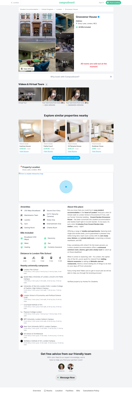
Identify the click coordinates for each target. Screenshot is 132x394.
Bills (78, 391)
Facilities (69, 391)
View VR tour (28, 69)
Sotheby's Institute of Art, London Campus (39, 341)
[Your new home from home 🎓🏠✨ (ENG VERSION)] (53, 94)
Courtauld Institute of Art (33, 305)
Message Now (67, 377)
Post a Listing (114, 3)
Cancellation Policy (91, 391)
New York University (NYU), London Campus (40, 326)
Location (59, 391)
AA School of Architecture (33, 334)
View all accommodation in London (66, 158)
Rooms (48, 391)
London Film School (31, 270)
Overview (37, 391)
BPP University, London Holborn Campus (39, 319)
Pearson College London (33, 312)
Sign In (101, 2)
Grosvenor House (71, 9)
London (59, 9)
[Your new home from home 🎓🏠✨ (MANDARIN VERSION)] (77, 94)
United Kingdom (47, 9)
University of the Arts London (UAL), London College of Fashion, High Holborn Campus (43, 287)
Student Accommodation (29, 9)
